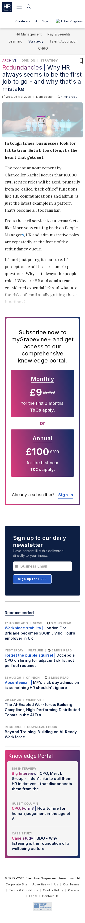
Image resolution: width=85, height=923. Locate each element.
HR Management (29, 34)
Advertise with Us (45, 884)
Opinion (28, 60)
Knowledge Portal (30, 756)
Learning (15, 41)
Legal (33, 896)
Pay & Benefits (59, 34)
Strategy (36, 41)
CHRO (43, 48)
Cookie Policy (53, 890)
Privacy (73, 890)
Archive (9, 60)
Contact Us (50, 896)
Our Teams (71, 884)
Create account (26, 21)
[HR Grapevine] (7, 7)
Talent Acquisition (64, 41)
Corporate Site (16, 884)
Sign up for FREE (32, 579)
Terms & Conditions (23, 890)
